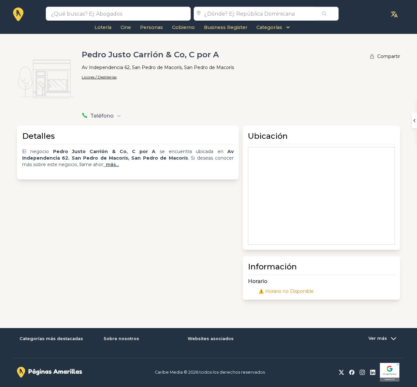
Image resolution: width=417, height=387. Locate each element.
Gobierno (183, 27)
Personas (151, 27)
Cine (126, 27)
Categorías (269, 27)
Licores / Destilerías (99, 77)
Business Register (225, 27)
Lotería (102, 27)
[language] (394, 14)
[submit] (327, 14)
